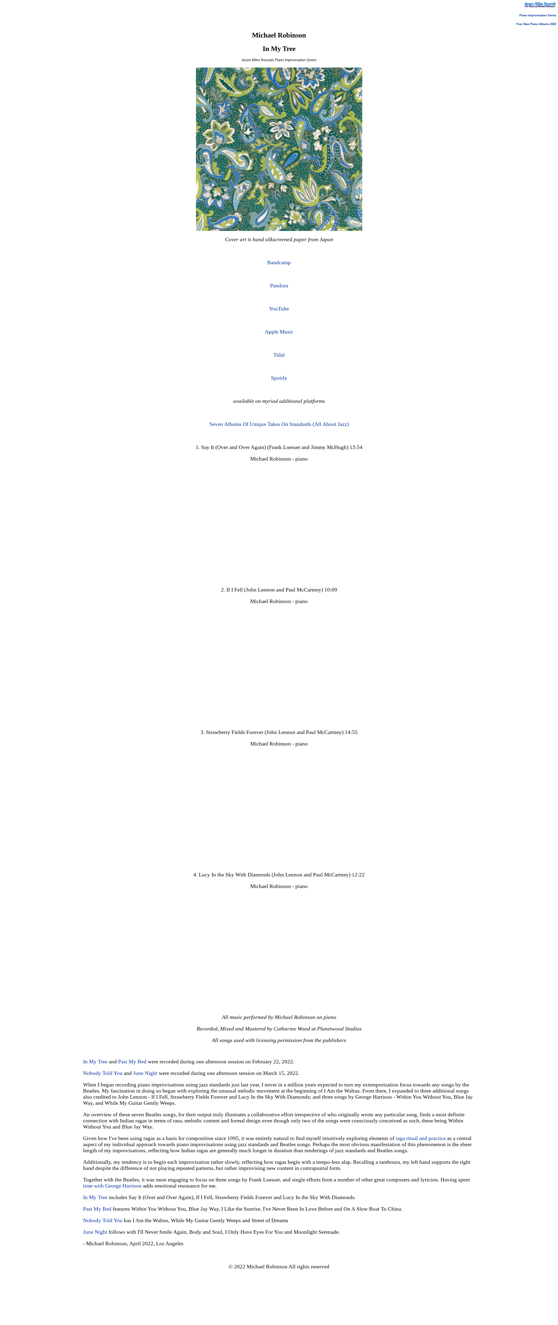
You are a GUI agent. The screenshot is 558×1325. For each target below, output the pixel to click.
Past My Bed (132, 1061)
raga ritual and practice (421, 1138)
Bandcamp (279, 262)
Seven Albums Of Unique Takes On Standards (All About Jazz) (279, 424)
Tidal (279, 355)
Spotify (279, 378)
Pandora (279, 285)
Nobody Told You (102, 1073)
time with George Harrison (112, 1186)
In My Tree (95, 1061)
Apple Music (279, 332)
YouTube (279, 309)
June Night (145, 1073)
